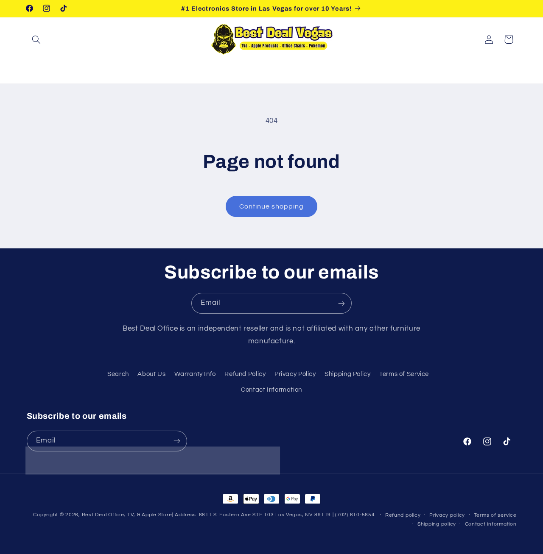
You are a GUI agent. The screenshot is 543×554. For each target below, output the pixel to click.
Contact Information (271, 389)
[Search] (36, 39)
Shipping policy (436, 524)
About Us (151, 374)
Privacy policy (447, 515)
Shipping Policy (347, 374)
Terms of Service (404, 374)
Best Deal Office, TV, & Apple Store (127, 514)
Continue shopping (271, 206)
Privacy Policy (295, 374)
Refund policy (403, 515)
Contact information (491, 524)
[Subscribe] (341, 303)
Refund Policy (245, 374)
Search (118, 374)
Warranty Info (195, 374)
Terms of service (495, 515)
